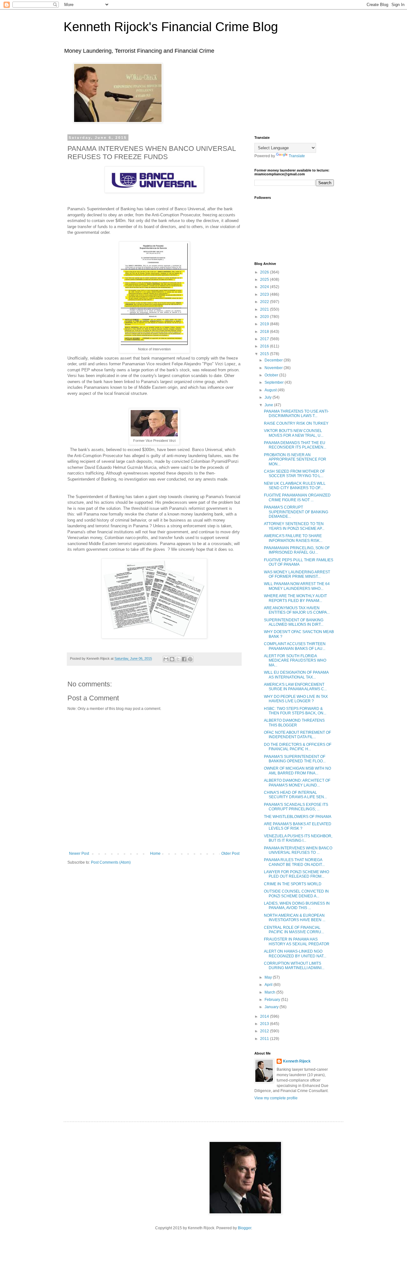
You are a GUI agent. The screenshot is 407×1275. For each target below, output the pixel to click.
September (275, 382)
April (269, 984)
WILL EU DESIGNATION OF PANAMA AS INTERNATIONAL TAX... (296, 674)
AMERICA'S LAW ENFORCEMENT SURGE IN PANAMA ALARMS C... (295, 686)
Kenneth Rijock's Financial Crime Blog (171, 27)
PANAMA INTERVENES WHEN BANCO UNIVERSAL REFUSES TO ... (298, 850)
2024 (265, 287)
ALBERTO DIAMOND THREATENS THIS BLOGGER (294, 722)
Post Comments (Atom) (111, 862)
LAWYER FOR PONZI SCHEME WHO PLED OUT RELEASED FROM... (296, 874)
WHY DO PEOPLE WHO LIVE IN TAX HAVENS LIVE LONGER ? (296, 698)
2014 (265, 1016)
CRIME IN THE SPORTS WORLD (292, 884)
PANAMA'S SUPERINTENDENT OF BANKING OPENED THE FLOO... (295, 758)
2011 (265, 1038)
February (273, 999)
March (270, 992)
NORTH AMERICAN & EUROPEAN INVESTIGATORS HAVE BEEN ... (294, 917)
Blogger (244, 1228)
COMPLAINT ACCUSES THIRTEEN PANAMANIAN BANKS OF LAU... (295, 646)
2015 (265, 354)
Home (155, 853)
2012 (265, 1031)
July (268, 397)
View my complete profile (276, 1098)
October (272, 375)
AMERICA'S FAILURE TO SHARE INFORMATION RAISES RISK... (293, 538)
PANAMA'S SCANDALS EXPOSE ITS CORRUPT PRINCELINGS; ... (296, 806)
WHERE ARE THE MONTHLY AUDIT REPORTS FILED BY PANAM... (295, 598)
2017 (265, 339)
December (274, 360)
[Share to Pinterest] (190, 659)
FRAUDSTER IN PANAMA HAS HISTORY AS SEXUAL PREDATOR (296, 941)
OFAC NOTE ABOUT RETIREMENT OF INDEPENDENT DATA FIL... (297, 734)
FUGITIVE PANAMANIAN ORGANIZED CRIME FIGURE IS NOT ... (297, 497)
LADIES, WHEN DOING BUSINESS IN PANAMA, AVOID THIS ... (297, 905)
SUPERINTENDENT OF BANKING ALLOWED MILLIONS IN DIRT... (293, 622)
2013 (265, 1024)
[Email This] (166, 659)
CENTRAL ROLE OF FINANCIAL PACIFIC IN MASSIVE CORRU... (294, 929)
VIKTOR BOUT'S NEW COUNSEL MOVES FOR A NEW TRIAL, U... (293, 432)
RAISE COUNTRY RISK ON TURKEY (296, 423)
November (274, 368)
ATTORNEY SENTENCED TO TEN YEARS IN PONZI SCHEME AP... (294, 526)
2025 (265, 279)
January (272, 1007)
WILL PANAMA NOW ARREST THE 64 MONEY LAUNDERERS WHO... (297, 586)
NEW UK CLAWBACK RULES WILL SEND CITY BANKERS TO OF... (295, 485)
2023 (265, 294)
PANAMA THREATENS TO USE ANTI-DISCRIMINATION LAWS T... (296, 413)
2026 (265, 272)
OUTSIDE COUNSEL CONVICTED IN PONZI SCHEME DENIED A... (296, 893)
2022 (265, 302)
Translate (297, 156)
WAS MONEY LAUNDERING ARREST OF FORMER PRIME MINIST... (297, 574)
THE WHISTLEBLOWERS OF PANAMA (297, 816)
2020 (265, 316)
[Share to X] (178, 659)
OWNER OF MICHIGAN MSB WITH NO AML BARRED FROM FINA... (297, 770)
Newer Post (79, 853)
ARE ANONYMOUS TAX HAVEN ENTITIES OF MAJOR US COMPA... (297, 610)
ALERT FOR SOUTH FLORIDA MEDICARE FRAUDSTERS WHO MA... (295, 660)
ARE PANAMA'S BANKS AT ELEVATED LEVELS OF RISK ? (297, 826)
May (269, 977)
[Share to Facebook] (184, 659)
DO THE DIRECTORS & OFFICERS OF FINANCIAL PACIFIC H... (297, 746)
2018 (265, 331)
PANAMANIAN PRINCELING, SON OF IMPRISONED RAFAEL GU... (297, 550)
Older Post (230, 853)
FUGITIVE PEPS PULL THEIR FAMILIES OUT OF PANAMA (298, 562)
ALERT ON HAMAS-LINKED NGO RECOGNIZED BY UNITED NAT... (295, 953)
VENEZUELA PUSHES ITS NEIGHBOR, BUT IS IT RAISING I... (298, 838)
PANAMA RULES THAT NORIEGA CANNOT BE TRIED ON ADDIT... (294, 862)
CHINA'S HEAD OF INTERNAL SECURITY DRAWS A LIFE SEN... (295, 794)
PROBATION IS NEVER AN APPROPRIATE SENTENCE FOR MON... (295, 459)
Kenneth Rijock (297, 1061)
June (269, 405)
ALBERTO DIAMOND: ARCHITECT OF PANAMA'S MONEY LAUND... (297, 782)
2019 (265, 324)
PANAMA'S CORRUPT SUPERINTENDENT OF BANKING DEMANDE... (296, 512)
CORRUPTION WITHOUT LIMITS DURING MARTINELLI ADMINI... (294, 965)
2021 (265, 309)
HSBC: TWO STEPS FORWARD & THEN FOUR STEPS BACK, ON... (295, 710)
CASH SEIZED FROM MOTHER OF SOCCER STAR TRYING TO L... (294, 473)
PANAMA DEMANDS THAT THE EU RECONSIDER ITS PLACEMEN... (295, 445)
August (271, 390)
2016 (265, 346)
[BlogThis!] (172, 659)
